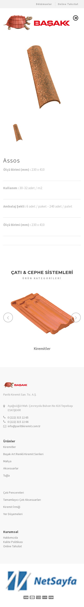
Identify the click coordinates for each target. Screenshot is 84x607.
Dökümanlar (44, 4)
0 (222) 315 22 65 (18, 417)
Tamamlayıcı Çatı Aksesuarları (22, 500)
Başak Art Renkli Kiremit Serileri (23, 454)
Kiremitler (42, 348)
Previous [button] (8, 317)
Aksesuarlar (11, 468)
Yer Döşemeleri (13, 514)
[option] (42, 76)
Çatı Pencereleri (13, 492)
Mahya (7, 461)
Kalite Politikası (13, 542)
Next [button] (76, 317)
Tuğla (6, 475)
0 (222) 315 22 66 (18, 422)
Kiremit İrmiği (11, 507)
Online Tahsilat (68, 4)
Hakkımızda (10, 537)
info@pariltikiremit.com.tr (24, 426)
